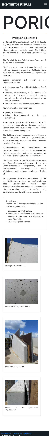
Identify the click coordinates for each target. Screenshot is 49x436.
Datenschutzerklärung (22, 433)
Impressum (6, 433)
